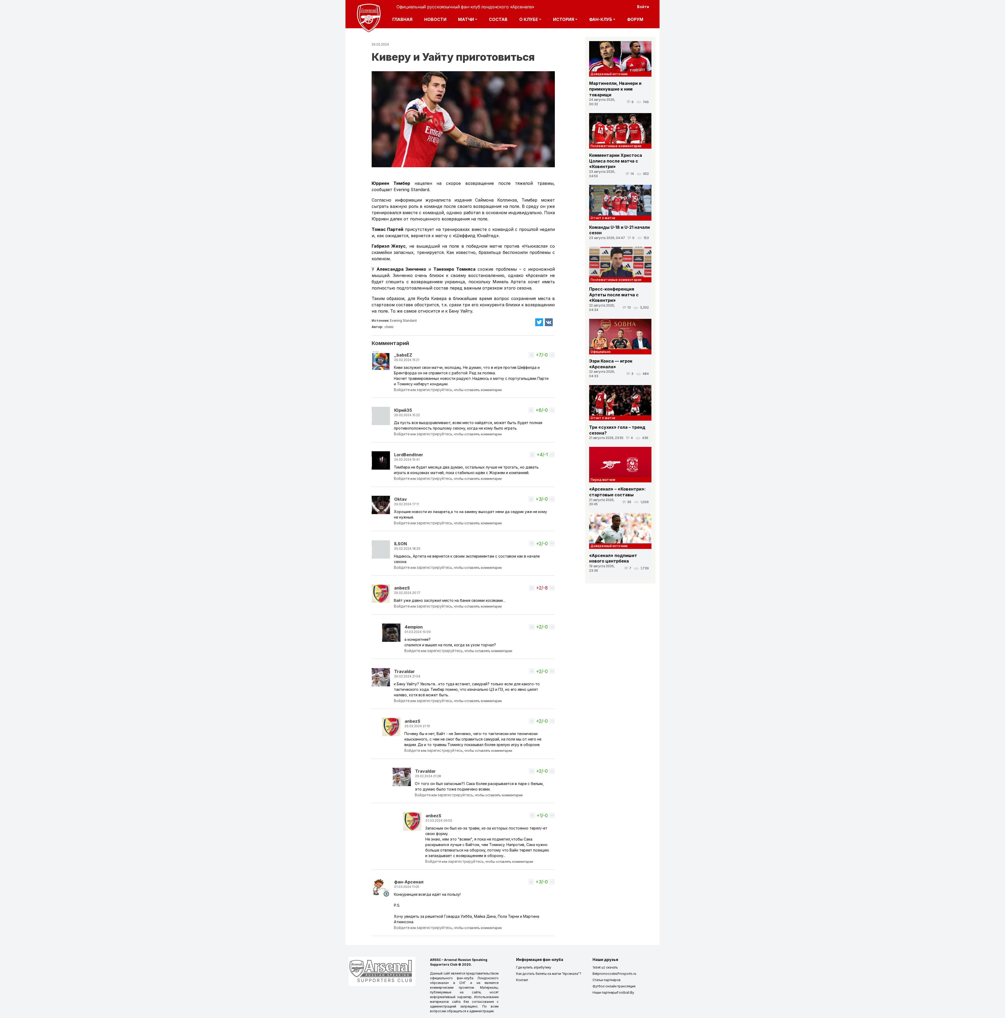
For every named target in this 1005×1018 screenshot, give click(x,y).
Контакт (522, 980)
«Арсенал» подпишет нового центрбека (613, 558)
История (563, 19)
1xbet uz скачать (605, 967)
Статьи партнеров (607, 980)
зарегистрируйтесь (434, 389)
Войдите (402, 389)
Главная (402, 19)
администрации (481, 1011)
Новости (435, 19)
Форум (635, 19)
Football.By (625, 992)
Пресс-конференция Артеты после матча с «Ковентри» (614, 294)
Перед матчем (602, 480)
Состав (498, 19)
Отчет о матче (602, 218)
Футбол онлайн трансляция (614, 986)
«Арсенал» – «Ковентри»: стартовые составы (617, 491)
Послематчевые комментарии (615, 146)
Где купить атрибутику (533, 967)
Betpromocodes (605, 974)
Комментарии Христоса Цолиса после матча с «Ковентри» (615, 161)
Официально (600, 352)
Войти (643, 6)
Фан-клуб (600, 19)
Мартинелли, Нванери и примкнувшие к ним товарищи (615, 89)
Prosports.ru (626, 974)
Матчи (466, 19)
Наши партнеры (605, 992)
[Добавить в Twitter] (539, 322)
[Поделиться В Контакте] (549, 322)
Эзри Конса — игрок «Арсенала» (610, 363)
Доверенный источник (609, 74)
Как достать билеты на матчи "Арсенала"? (548, 974)
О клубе (528, 19)
